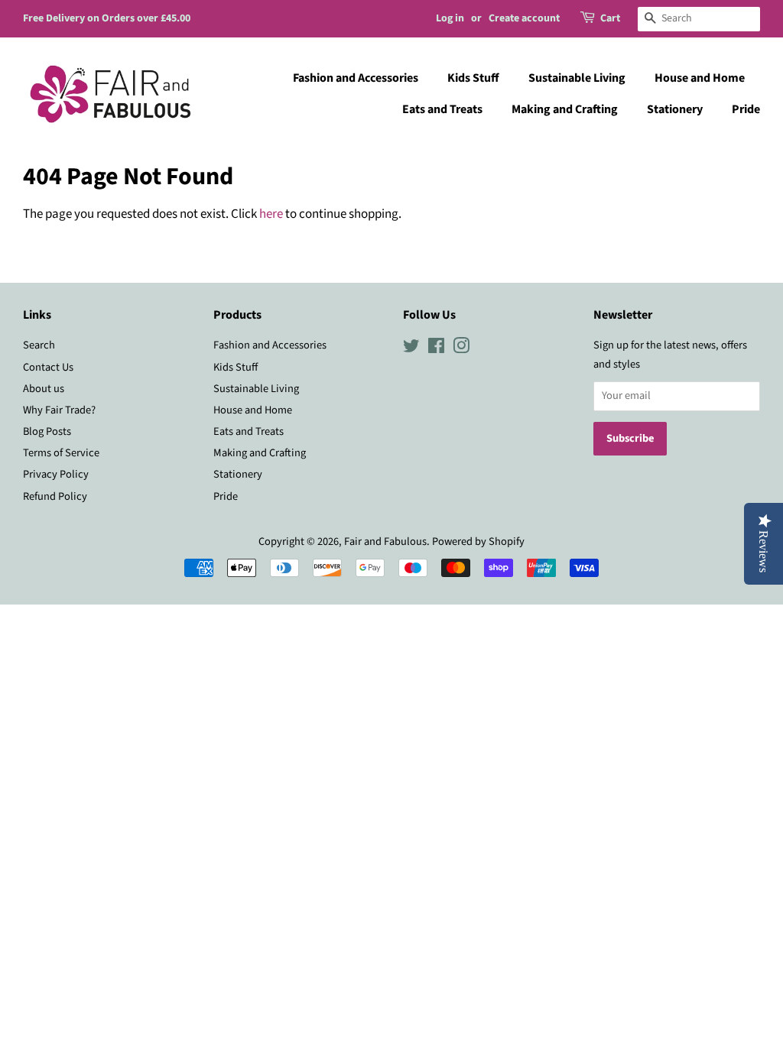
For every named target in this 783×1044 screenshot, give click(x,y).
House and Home (700, 78)
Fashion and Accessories (355, 78)
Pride (746, 109)
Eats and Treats (442, 109)
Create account (524, 18)
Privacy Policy (56, 474)
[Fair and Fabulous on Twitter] (411, 349)
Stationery (675, 109)
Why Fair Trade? (59, 410)
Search (39, 345)
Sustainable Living (576, 78)
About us (43, 389)
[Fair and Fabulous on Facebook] (436, 349)
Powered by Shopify (478, 541)
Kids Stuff (473, 78)
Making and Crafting (565, 109)
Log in (450, 18)
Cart (610, 18)
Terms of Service (61, 453)
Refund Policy (55, 496)
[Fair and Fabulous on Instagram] (461, 349)
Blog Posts (47, 431)
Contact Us (48, 367)
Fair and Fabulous (385, 541)
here (271, 214)
